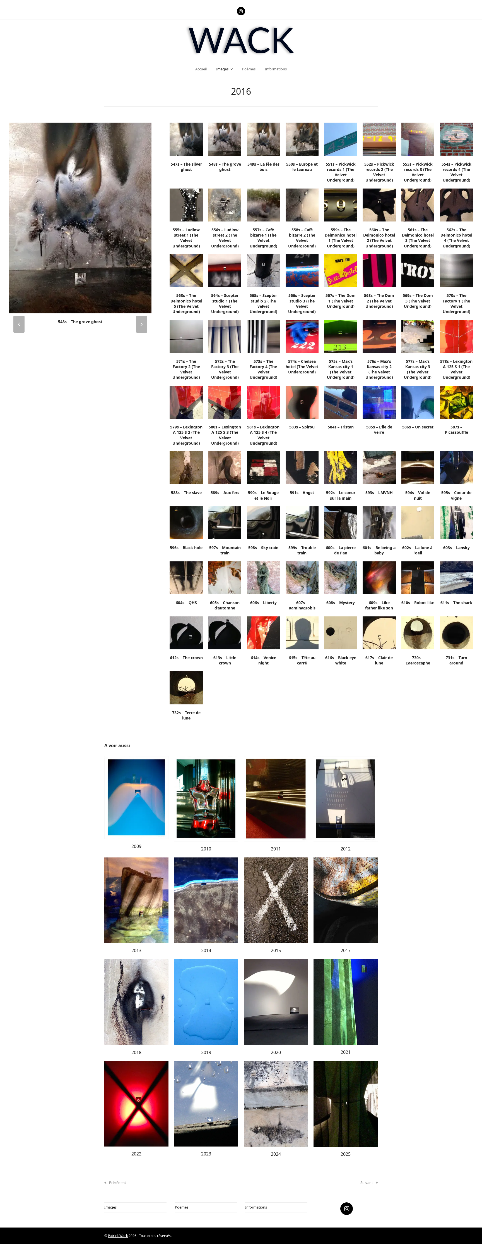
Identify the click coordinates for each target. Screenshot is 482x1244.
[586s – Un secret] (417, 401)
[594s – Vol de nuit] (417, 467)
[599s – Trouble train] (302, 522)
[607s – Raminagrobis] (302, 577)
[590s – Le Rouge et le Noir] (263, 467)
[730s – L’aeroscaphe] (417, 632)
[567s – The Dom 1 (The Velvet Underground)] (340, 270)
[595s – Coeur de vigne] (456, 467)
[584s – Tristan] (340, 401)
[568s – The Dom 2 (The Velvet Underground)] (379, 270)
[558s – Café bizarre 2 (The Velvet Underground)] (302, 204)
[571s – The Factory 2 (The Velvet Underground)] (186, 336)
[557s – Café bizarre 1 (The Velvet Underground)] (263, 204)
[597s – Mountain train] (224, 522)
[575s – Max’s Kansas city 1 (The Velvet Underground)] (340, 336)
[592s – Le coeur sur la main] (340, 467)
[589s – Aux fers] (224, 467)
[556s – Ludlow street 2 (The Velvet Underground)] (224, 204)
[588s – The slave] (186, 467)
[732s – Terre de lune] (186, 687)
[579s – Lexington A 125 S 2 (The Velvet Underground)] (186, 401)
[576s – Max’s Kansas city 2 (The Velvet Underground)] (379, 336)
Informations (256, 1207)
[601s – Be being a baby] (379, 522)
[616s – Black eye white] (340, 632)
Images (110, 1207)
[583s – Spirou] (302, 401)
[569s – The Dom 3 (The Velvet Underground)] (417, 270)
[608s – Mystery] (340, 577)
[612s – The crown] (186, 632)
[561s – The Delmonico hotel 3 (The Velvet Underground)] (417, 204)
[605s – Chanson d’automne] (224, 577)
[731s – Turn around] (456, 632)
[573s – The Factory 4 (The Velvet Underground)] (263, 336)
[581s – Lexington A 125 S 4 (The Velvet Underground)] (263, 401)
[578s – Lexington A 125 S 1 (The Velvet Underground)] (456, 336)
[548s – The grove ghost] (224, 138)
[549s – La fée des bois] (80, 217)
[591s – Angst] (302, 467)
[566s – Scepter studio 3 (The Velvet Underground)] (302, 270)
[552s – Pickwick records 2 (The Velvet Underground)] (379, 138)
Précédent (115, 1183)
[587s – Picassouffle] (456, 401)
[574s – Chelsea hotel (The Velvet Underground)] (302, 336)
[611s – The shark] (456, 577)
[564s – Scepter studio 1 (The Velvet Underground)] (224, 270)
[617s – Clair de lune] (379, 632)
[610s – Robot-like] (417, 577)
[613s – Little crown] (224, 632)
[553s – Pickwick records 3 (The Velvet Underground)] (417, 138)
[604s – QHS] (186, 577)
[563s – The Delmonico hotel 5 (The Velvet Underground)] (186, 270)
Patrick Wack (118, 1235)
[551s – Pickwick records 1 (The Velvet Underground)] (340, 138)
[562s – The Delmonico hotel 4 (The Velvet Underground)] (456, 204)
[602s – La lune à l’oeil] (417, 522)
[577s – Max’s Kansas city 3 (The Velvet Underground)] (417, 336)
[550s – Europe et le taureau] (302, 138)
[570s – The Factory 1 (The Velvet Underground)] (456, 270)
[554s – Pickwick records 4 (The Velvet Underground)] (456, 138)
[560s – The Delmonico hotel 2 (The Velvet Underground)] (379, 204)
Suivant (366, 1183)
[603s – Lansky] (456, 522)
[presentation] (19, 324)
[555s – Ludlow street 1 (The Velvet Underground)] (186, 204)
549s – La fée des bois (80, 321)
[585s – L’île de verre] (379, 401)
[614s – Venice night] (263, 632)
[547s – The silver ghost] (186, 138)
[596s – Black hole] (186, 522)
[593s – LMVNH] (379, 467)
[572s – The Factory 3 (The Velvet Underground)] (224, 336)
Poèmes (181, 1207)
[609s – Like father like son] (379, 577)
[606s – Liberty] (263, 577)
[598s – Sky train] (263, 522)
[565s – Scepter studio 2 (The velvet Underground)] (263, 270)
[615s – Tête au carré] (302, 632)
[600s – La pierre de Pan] (340, 522)
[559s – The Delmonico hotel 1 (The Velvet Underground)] (340, 204)
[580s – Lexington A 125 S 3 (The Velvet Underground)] (224, 401)
